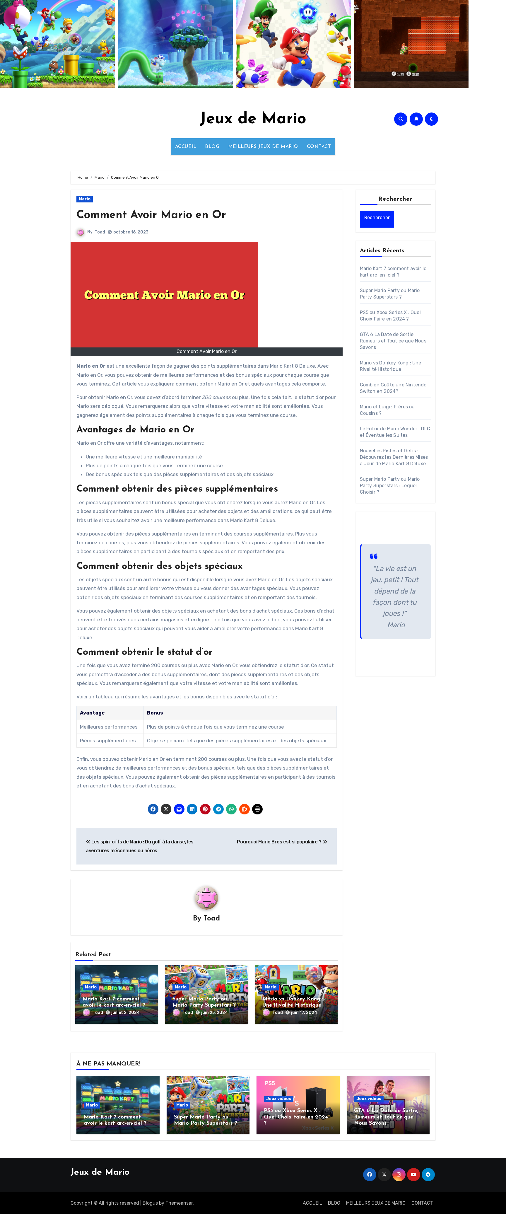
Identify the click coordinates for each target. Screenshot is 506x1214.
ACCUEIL (185, 146)
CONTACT (319, 146)
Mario (84, 199)
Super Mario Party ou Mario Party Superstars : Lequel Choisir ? (390, 485)
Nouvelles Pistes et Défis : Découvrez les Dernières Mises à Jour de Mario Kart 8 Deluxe (394, 457)
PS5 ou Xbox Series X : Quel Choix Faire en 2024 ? (296, 1117)
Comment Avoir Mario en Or (151, 215)
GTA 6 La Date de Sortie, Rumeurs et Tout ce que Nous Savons (393, 341)
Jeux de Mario (253, 119)
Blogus (150, 1203)
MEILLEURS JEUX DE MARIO (263, 146)
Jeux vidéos (278, 1098)
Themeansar (179, 1203)
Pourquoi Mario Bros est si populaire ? (280, 842)
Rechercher (395, 199)
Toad (100, 232)
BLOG (212, 146)
